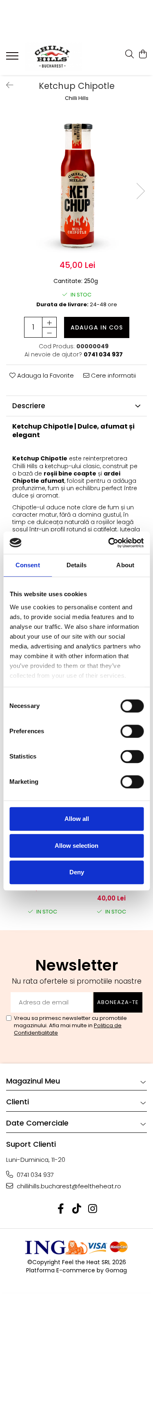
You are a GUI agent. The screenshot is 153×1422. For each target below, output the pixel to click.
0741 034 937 (34, 1174)
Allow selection (76, 845)
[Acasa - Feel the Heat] (53, 56)
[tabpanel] (76, 183)
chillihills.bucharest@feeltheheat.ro (68, 1186)
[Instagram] (92, 1209)
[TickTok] (76, 1209)
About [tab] (125, 565)
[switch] (123, 731)
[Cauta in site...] (129, 55)
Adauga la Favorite (45, 375)
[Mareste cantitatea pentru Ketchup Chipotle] (49, 322)
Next (140, 191)
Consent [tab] (28, 565)
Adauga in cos (97, 327)
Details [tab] (76, 565)
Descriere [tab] (28, 406)
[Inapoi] (6, 85)
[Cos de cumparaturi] (142, 55)
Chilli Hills (77, 98)
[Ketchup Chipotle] (76, 183)
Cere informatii (112, 375)
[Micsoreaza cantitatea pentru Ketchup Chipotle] (49, 332)
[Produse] (13, 58)
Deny (76, 872)
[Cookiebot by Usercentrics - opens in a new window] (109, 542)
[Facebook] (60, 1209)
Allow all (76, 818)
